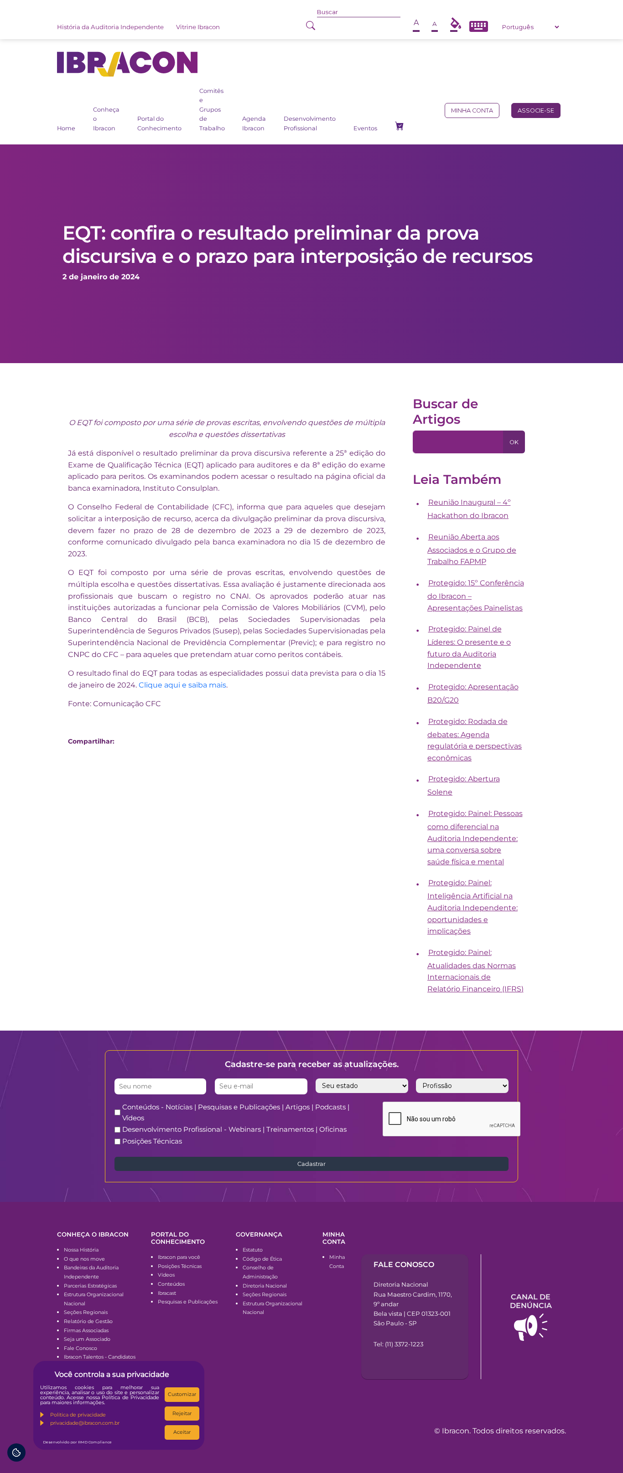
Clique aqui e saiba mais (182, 685)
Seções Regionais (86, 1312)
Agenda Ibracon (254, 123)
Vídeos (166, 1275)
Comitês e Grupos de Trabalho (212, 109)
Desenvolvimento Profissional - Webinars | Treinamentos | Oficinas (234, 1129)
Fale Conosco (80, 1348)
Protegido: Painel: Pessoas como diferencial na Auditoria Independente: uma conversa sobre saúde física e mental (475, 837)
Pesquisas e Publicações (188, 1301)
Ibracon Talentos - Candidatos (99, 1357)
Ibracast (167, 1293)
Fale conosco (404, 1264)
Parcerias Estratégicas (90, 1286)
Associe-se (536, 110)
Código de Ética (262, 1259)
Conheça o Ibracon (106, 119)
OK (514, 442)
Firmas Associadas (86, 1330)
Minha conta (472, 110)
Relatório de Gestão (88, 1321)
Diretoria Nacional (265, 1286)
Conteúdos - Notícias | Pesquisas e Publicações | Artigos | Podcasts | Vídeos (235, 1112)
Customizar (182, 1394)
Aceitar (182, 1432)
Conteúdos (171, 1284)
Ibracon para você (179, 1257)
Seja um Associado (87, 1339)
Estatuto (253, 1250)
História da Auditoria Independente (110, 27)
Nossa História (81, 1250)
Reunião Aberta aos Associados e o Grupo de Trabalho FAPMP (471, 549)
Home (66, 128)
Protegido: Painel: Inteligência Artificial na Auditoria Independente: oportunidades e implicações (472, 906)
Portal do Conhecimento (159, 123)
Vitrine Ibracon (198, 27)
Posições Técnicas (152, 1141)
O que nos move (84, 1259)
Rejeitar (182, 1413)
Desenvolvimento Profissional (310, 123)
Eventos (365, 128)
